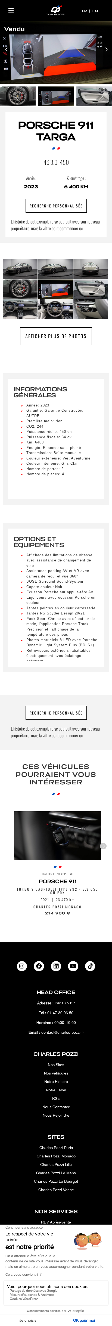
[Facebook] (39, 966)
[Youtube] (73, 966)
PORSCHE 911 (58, 881)
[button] (11, 10)
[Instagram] (22, 966)
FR (85, 11)
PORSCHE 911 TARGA (56, 131)
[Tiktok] (90, 966)
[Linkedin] (56, 966)
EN (95, 11)
